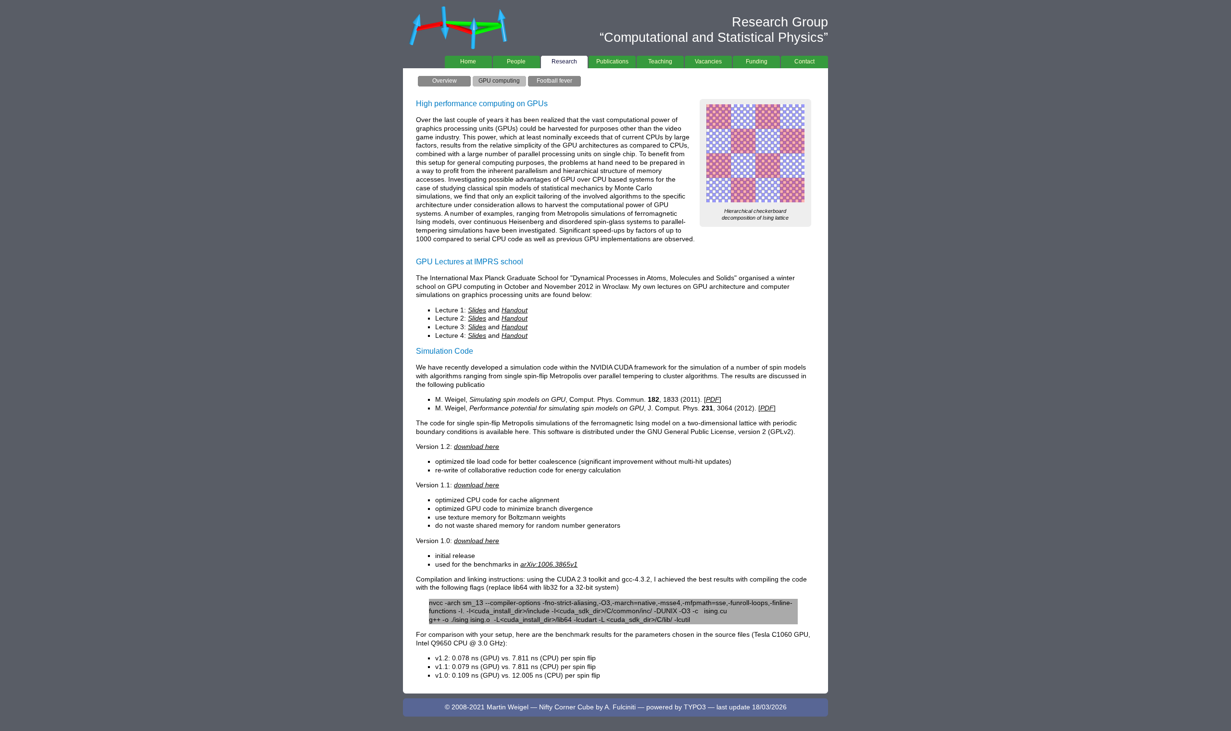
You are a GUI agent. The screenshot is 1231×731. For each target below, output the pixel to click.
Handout (515, 310)
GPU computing (499, 80)
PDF (712, 399)
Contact (804, 61)
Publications (612, 61)
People (516, 61)
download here (476, 446)
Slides (477, 310)
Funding (756, 61)
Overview (444, 80)
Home (468, 61)
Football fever (554, 80)
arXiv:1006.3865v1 (549, 564)
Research (564, 61)
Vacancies (708, 61)
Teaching (660, 61)
